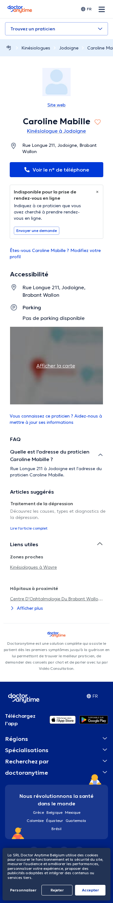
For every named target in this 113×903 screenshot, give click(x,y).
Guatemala (76, 820)
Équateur (54, 820)
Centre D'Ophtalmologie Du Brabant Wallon (55, 599)
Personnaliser (23, 890)
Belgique (54, 812)
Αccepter (90, 890)
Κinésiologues (35, 48)
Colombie (35, 820)
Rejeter (57, 890)
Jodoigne (68, 48)
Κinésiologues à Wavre (33, 567)
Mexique (72, 812)
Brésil (56, 828)
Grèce (38, 812)
